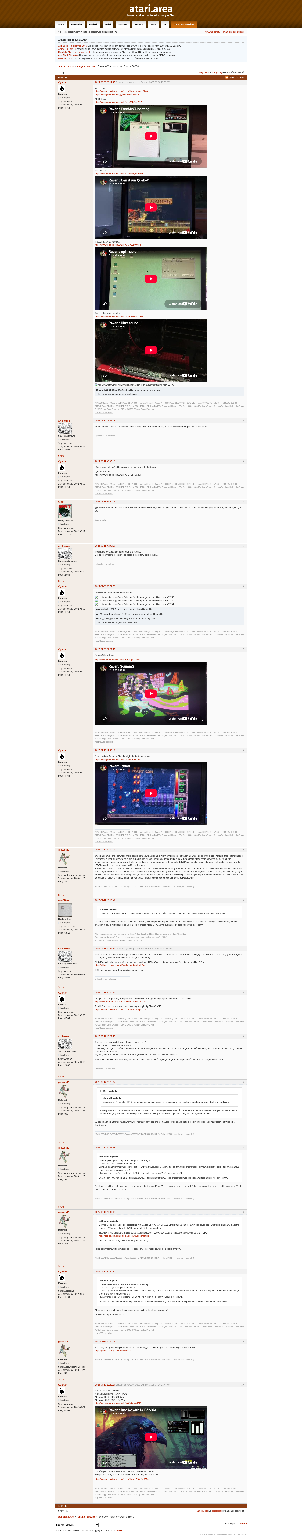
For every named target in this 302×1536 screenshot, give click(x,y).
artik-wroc (64, 420)
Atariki (153, 24)
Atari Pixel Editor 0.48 (68, 55)
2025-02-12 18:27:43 (105, 1036)
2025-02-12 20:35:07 (105, 1082)
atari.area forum (66, 66)
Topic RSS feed (236, 77)
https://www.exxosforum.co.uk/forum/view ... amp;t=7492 (121, 1009)
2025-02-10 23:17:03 (105, 850)
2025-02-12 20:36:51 (105, 1148)
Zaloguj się (202, 72)
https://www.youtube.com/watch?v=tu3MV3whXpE (118, 102)
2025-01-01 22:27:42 (105, 649)
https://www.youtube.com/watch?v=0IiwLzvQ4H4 (118, 245)
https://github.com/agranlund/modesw (113, 1350)
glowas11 (63, 849)
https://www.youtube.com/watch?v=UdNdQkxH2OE (119, 173)
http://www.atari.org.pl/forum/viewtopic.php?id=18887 (145, 937)
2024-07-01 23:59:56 (105, 586)
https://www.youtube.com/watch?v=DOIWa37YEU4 (119, 316)
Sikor (61, 501)
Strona (61, 456)
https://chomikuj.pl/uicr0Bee (142, 934)
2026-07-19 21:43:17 (105, 1385)
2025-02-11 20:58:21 (105, 993)
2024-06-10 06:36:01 (105, 420)
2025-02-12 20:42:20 (105, 1271)
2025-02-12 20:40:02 (105, 1212)
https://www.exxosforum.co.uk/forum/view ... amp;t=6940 (121, 91)
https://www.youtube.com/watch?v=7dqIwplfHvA (117, 660)
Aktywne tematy (212, 32)
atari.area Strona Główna (184, 24)
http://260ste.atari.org (104, 412)
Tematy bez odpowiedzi (233, 32)
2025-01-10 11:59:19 (105, 750)
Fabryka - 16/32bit (86, 66)
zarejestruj (217, 72)
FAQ (165, 24)
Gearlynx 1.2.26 (65, 58)
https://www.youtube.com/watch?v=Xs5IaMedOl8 (118, 1403)
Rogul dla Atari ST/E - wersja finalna (75, 52)
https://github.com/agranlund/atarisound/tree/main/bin (120, 965)
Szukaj (108, 24)
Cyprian (62, 82)
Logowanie (139, 24)
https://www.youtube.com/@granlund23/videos (117, 94)
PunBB (243, 1523)
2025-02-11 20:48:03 (105, 900)
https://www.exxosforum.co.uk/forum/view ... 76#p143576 (122, 1479)
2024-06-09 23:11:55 (105, 82)
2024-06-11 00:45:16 (105, 461)
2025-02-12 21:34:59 (105, 1341)
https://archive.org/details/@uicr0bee (170, 934)
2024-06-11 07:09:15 (105, 502)
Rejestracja (122, 24)
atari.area (151, 9)
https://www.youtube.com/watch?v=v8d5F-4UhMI (118, 759)
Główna (61, 24)
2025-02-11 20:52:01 (105, 948)
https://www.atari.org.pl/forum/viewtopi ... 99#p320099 (120, 1002)
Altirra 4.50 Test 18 (67, 49)
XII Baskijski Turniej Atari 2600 (72, 46)
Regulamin (93, 24)
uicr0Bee (63, 900)
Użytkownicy (76, 24)
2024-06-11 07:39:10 (105, 546)
